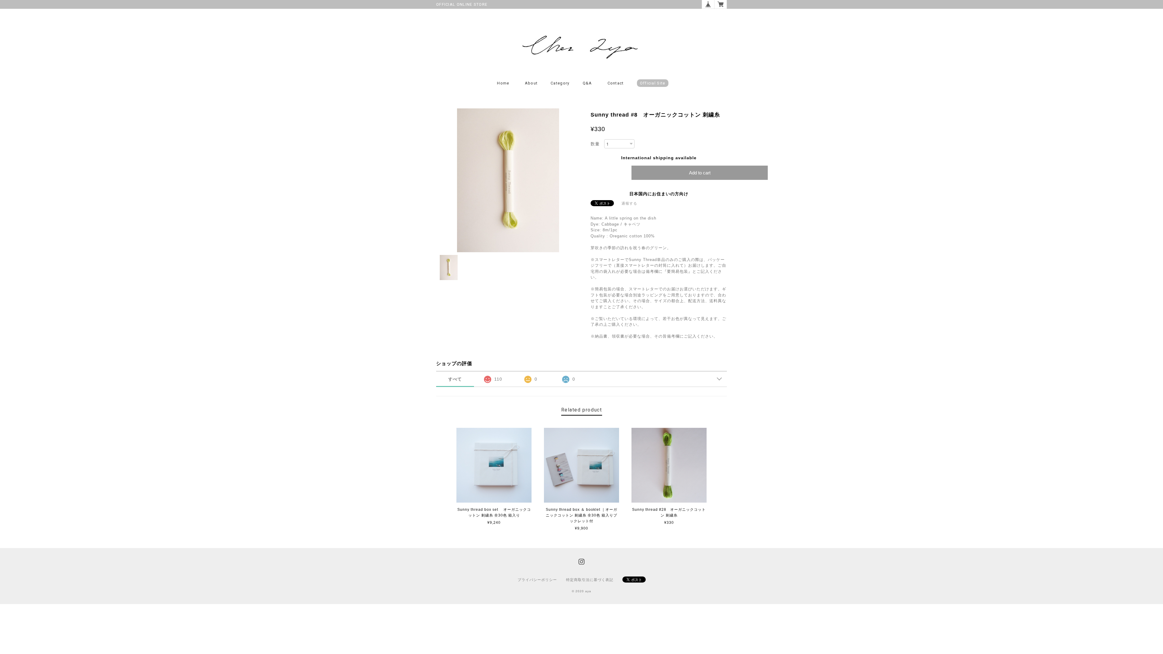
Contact (616, 83)
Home (503, 83)
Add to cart (700, 172)
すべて (455, 379)
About (531, 83)
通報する (629, 203)
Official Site (652, 83)
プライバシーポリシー (537, 580)
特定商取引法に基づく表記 (589, 580)
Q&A (587, 83)
